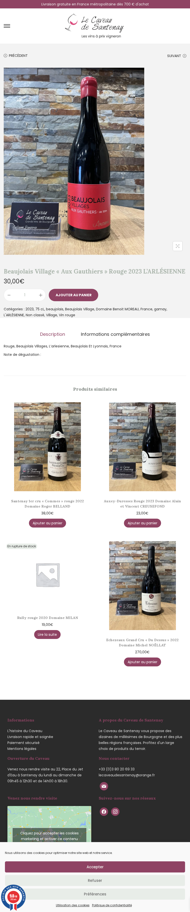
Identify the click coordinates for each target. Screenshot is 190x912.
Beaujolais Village (79, 309)
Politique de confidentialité (112, 905)
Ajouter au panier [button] (47, 523)
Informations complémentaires (115, 334)
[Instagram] (115, 811)
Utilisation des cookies (73, 905)
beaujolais (54, 309)
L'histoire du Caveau (24, 730)
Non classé (35, 315)
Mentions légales (21, 748)
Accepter (95, 867)
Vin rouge (67, 315)
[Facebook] (104, 811)
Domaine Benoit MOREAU (117, 309)
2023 (29, 309)
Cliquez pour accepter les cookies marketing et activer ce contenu (49, 836)
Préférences (95, 894)
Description (52, 334)
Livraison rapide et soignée (30, 736)
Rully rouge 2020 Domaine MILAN (47, 617)
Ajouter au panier (74, 295)
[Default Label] (104, 786)
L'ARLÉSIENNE (14, 315)
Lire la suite (47, 634)
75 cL (39, 309)
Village (51, 315)
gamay (160, 309)
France (146, 309)
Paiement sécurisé (23, 742)
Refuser (95, 880)
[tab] (52, 334)
